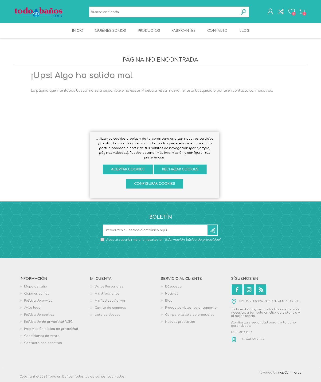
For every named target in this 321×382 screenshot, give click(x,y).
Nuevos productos (180, 321)
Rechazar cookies (180, 169)
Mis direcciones (107, 293)
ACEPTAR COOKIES (128, 169)
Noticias (171, 293)
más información (170, 152)
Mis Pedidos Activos (110, 300)
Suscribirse (212, 230)
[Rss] (261, 289)
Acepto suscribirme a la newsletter (163, 239)
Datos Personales (109, 286)
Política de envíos (38, 300)
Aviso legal (32, 307)
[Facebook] (237, 289)
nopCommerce (289, 372)
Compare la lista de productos (189, 314)
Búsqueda (243, 12)
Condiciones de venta (41, 336)
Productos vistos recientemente (191, 307)
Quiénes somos (36, 293)
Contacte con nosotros (43, 343)
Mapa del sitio (35, 286)
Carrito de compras (302, 11)
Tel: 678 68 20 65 (252, 339)
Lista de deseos (107, 314)
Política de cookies (39, 314)
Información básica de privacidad (51, 329)
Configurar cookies (154, 183)
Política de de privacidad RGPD (48, 321)
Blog (168, 300)
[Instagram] (249, 289)
